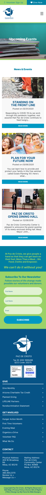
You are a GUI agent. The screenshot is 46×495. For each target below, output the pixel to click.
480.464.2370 (8, 473)
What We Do (8, 441)
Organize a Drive (10, 432)
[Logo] (23, 346)
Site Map (7, 490)
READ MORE (23, 126)
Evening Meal (8, 428)
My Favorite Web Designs (30, 492)
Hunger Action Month (12, 419)
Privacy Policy (19, 490)
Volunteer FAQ (9, 437)
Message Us (9, 477)
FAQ (8, 492)
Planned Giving (9, 397)
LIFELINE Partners (10, 401)
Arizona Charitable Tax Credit (16, 392)
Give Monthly (8, 388)
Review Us (8, 475)
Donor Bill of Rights (34, 490)
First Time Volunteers (12, 423)
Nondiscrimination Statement (15, 406)
